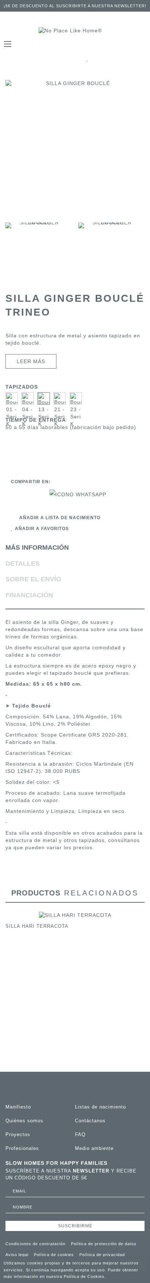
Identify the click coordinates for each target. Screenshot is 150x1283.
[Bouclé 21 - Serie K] (59, 398)
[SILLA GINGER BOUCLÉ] (36, 253)
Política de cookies (54, 1254)
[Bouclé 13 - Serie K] (43, 398)
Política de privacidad (102, 1254)
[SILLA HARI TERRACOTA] (75, 915)
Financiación (29, 595)
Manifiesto (18, 1107)
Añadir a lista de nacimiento (59, 517)
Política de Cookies (84, 1276)
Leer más (31, 361)
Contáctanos (90, 1120)
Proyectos (17, 1134)
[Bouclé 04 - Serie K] (27, 398)
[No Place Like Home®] (75, 31)
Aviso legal (16, 1254)
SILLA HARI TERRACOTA (36, 926)
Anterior (9, 253)
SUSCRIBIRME (75, 1225)
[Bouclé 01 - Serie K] (11, 398)
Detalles (22, 563)
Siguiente (141, 253)
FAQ (80, 1134)
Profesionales (22, 1148)
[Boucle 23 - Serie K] (75, 398)
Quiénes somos (24, 1120)
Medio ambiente (94, 1148)
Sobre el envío (33, 579)
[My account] (129, 59)
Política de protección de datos (104, 1244)
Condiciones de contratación (35, 1244)
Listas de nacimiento (100, 1107)
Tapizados (22, 387)
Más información (37, 547)
